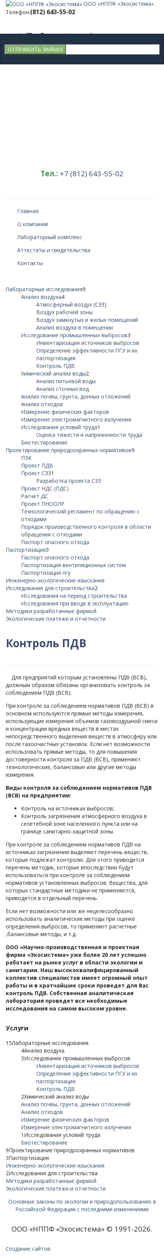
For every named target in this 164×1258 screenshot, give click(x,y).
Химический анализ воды (53, 373)
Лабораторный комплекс (49, 237)
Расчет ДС (34, 496)
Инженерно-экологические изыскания (55, 580)
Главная (28, 211)
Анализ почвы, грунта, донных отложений (75, 396)
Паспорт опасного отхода (55, 542)
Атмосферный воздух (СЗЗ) (71, 304)
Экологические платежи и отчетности (56, 618)
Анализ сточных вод (62, 388)
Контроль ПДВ (55, 365)
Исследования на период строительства (74, 595)
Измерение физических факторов (65, 411)
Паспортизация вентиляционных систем (73, 565)
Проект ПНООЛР (42, 503)
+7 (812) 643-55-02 (92, 173)
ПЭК (26, 457)
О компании (32, 224)
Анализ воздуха (41, 296)
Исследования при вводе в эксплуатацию (75, 603)
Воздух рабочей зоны (64, 312)
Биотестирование (44, 442)
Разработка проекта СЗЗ (68, 480)
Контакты (30, 263)
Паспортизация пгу (46, 572)
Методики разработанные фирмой (51, 611)
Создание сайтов (28, 1248)
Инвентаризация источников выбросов (87, 342)
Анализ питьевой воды (66, 381)
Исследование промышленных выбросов (74, 335)
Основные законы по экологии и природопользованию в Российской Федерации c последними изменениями (82, 1205)
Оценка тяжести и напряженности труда (89, 434)
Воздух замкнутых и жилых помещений (87, 319)
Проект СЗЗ (36, 473)
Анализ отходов (42, 404)
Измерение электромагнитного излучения (76, 419)
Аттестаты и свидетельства (53, 250)
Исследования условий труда (59, 427)
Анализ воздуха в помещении (74, 327)
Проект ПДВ (37, 465)
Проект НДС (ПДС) (45, 488)
